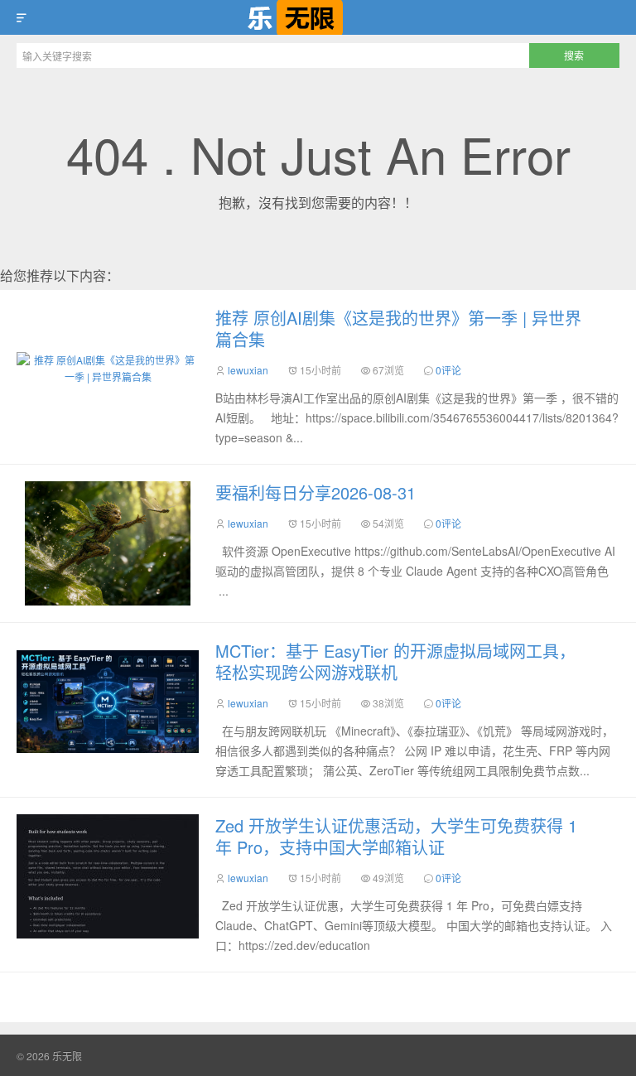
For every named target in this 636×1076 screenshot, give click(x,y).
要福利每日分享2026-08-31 (315, 492)
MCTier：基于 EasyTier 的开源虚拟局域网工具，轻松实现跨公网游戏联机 (395, 661)
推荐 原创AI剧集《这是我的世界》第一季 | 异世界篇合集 (398, 328)
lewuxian (248, 370)
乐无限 (318, 17)
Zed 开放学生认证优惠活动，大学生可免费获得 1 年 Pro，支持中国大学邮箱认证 (396, 836)
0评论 (448, 370)
